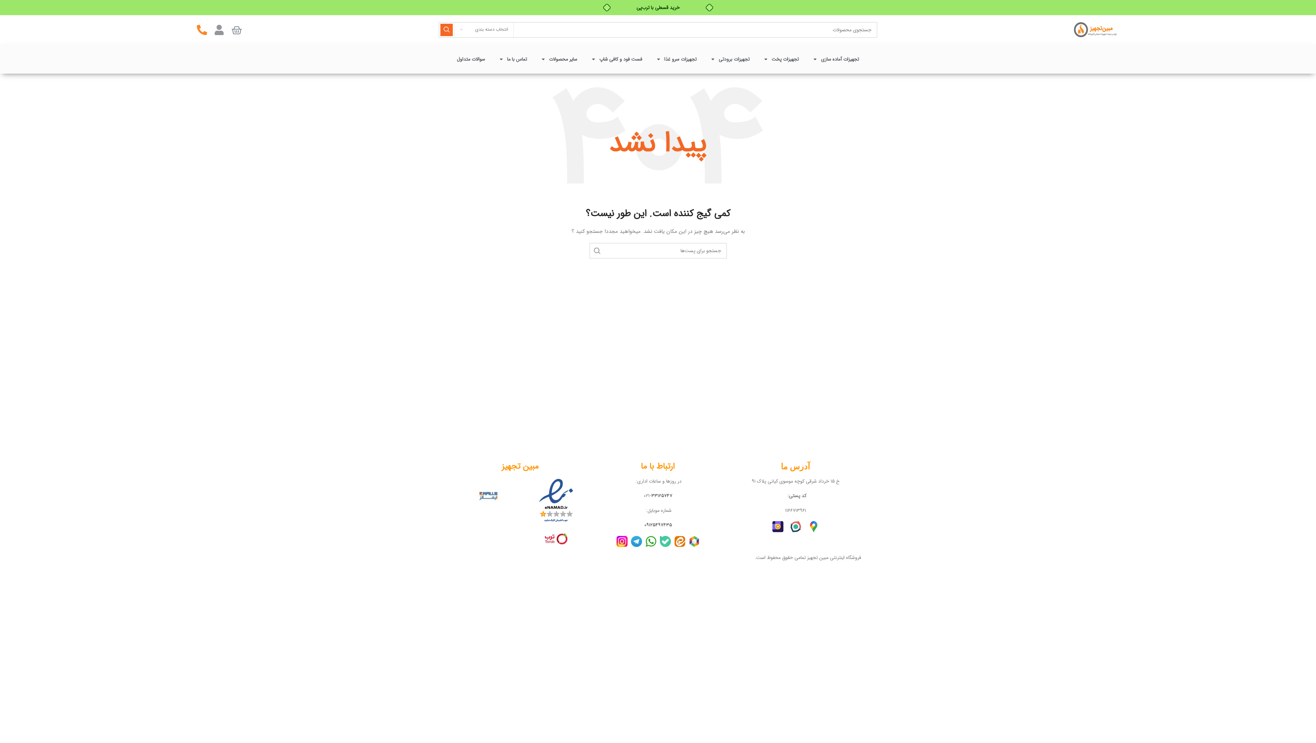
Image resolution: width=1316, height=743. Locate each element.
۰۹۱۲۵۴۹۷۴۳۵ (658, 525)
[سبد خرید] (236, 30)
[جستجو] (446, 30)
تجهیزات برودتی (734, 59)
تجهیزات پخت (785, 59)
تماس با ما (517, 59)
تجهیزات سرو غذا (680, 59)
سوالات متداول (471, 59)
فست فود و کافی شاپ (620, 59)
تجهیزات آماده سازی (840, 59)
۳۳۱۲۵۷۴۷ (661, 495)
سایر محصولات (563, 59)
